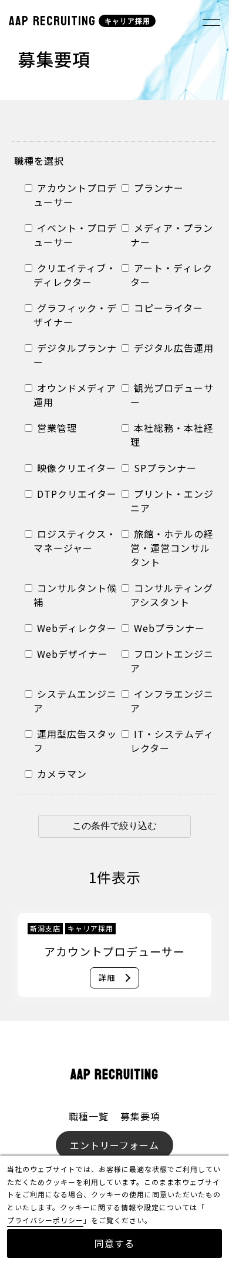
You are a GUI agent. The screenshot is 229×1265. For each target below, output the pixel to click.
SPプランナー (164, 468)
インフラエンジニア (172, 701)
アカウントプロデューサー (75, 195)
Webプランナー (168, 628)
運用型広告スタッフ (75, 741)
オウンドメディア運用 (74, 395)
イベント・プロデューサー (75, 235)
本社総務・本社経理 (172, 435)
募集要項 (140, 1116)
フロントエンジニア (172, 661)
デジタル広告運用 (172, 348)
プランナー (157, 188)
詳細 (107, 977)
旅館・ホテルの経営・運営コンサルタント (172, 548)
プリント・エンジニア (172, 501)
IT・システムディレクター (172, 741)
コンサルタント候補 (75, 595)
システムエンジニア (75, 701)
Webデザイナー (71, 654)
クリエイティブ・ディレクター (74, 275)
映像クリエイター (75, 468)
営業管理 (55, 428)
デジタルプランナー (75, 355)
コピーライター (167, 308)
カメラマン (60, 774)
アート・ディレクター (171, 275)
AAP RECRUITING (52, 21)
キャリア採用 (127, 21)
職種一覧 (89, 1116)
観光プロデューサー (172, 395)
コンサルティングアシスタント (171, 595)
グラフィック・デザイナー (75, 315)
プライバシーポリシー (45, 1220)
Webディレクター (75, 628)
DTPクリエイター (75, 494)
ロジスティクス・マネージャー (74, 541)
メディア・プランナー (171, 235)
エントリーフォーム (114, 1145)
